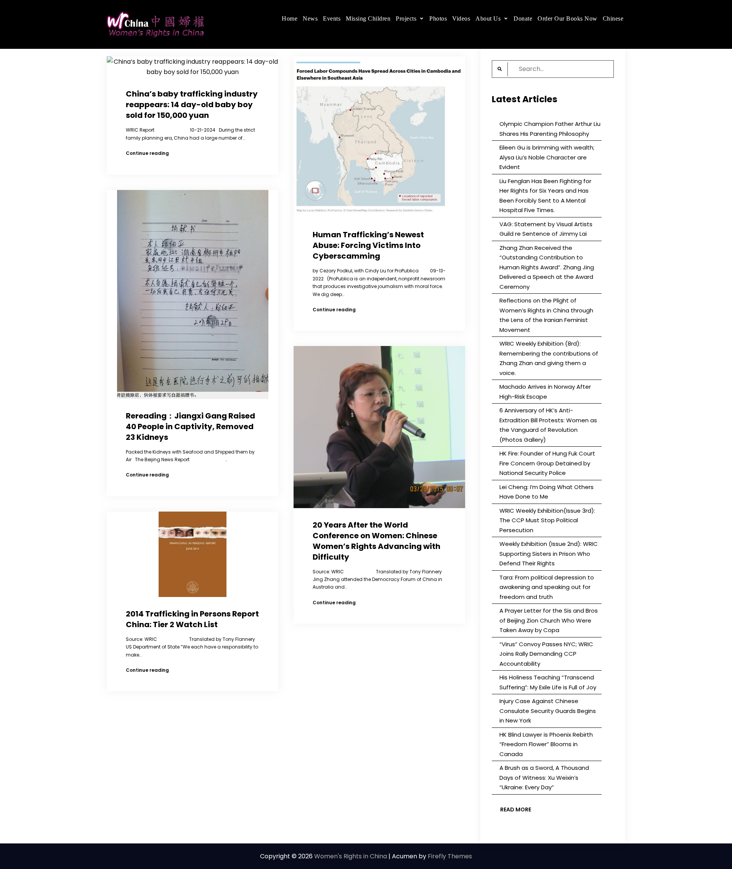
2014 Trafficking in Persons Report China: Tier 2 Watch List (192, 619)
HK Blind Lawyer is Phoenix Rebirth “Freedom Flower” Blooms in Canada (546, 744)
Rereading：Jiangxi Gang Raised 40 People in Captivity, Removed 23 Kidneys (190, 426)
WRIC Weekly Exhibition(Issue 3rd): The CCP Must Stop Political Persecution (547, 520)
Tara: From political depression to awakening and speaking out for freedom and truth (546, 587)
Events (331, 18)
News (310, 18)
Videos (461, 18)
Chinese (613, 18)
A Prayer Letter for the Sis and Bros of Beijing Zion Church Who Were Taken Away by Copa (548, 620)
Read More (515, 809)
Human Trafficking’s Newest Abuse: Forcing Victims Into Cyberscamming (368, 245)
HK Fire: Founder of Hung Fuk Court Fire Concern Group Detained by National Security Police (547, 463)
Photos (438, 18)
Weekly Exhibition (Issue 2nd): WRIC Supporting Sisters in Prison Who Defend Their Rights (548, 553)
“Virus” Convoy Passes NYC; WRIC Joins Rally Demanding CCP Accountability (546, 654)
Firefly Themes (450, 856)
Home (289, 18)
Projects (406, 18)
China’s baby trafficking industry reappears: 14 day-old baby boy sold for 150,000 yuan (192, 105)
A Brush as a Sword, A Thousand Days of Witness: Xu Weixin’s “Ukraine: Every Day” (544, 777)
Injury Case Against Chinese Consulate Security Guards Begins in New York (547, 710)
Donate (523, 18)
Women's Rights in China (350, 856)
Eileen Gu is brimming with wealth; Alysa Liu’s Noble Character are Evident (546, 157)
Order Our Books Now (567, 18)
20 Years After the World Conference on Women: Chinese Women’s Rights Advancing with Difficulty (376, 541)
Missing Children (368, 18)
